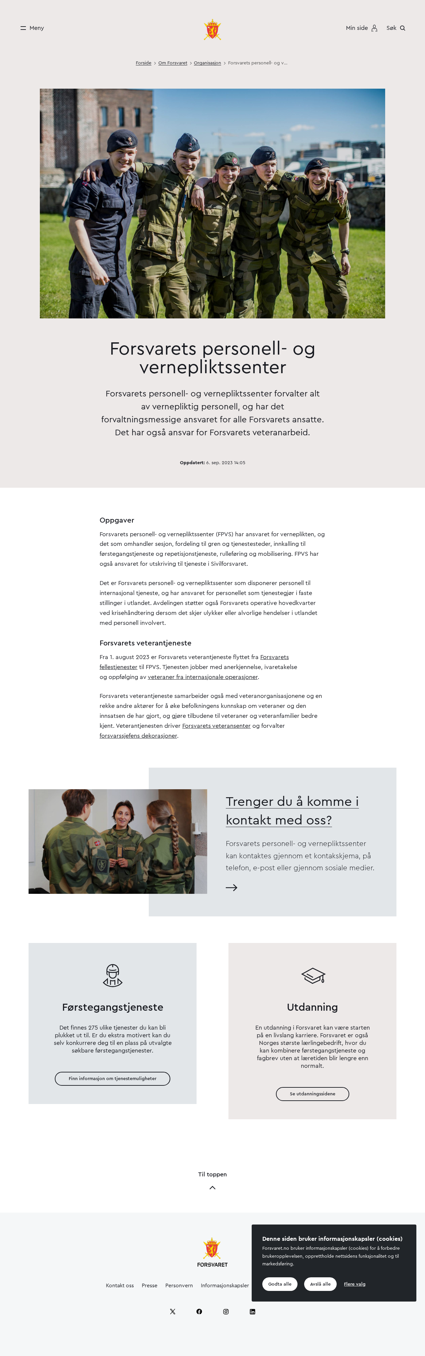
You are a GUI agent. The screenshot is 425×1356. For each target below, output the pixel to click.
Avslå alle (320, 1284)
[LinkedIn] (252, 1311)
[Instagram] (226, 1311)
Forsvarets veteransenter (216, 726)
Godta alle (280, 1284)
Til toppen (212, 1174)
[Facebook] (199, 1311)
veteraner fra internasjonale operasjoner (203, 677)
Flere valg (355, 1284)
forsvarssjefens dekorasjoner (138, 736)
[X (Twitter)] (173, 1311)
